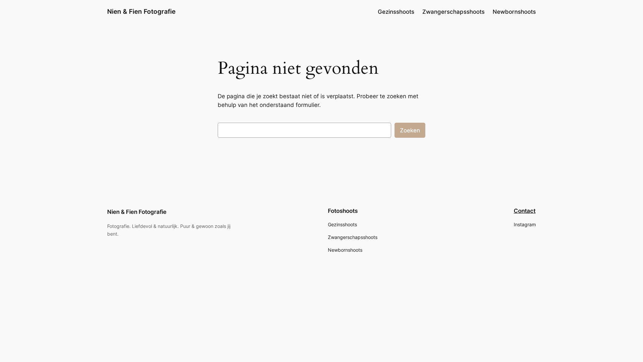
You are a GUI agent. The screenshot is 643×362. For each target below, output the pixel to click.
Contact (524, 210)
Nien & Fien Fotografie (141, 11)
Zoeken (410, 130)
